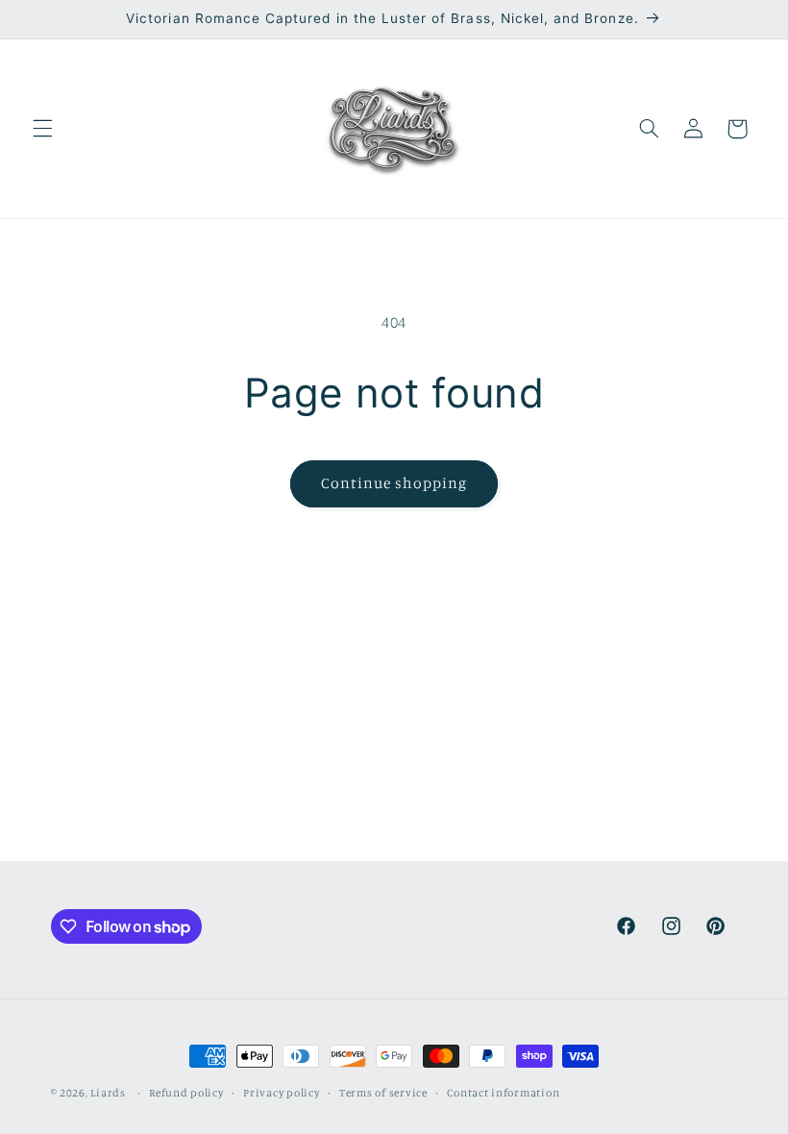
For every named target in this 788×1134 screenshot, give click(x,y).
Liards (107, 1092)
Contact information (503, 1092)
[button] (42, 129)
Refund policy (186, 1092)
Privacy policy (281, 1092)
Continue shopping (394, 483)
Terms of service (383, 1092)
